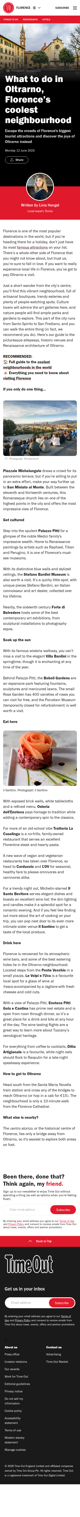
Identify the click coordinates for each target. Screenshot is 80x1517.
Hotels (46, 20)
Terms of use (13, 1430)
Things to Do (10, 20)
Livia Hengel (49, 206)
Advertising (53, 1354)
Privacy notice (14, 1391)
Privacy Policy (16, 1224)
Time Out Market (57, 1362)
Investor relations (16, 1362)
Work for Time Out (16, 1377)
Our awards (12, 1369)
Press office (12, 1354)
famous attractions (32, 248)
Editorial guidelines (17, 1384)
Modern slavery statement (14, 1440)
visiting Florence (17, 379)
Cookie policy (13, 1411)
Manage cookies (15, 1450)
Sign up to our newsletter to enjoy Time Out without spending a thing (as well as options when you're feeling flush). (39, 1195)
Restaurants (30, 20)
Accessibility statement (13, 1421)
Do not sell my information (14, 1401)
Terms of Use (66, 1221)
